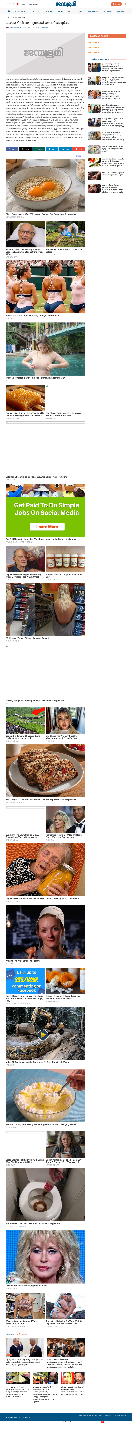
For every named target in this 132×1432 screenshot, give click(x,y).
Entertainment (64, 11)
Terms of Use (98, 1415)
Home (7, 17)
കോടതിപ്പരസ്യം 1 (94, 42)
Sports (49, 11)
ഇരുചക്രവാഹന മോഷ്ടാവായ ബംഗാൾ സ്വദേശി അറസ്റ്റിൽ (113, 173)
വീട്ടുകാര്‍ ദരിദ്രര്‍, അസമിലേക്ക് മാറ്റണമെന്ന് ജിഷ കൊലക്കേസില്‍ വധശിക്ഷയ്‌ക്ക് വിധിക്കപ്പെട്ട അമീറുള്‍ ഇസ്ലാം (72, 1391)
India (50, 1355)
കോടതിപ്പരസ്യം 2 (94, 47)
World (9, 1355)
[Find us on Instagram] (10, 4)
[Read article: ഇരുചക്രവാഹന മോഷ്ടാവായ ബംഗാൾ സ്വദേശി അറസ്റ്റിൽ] (94, 176)
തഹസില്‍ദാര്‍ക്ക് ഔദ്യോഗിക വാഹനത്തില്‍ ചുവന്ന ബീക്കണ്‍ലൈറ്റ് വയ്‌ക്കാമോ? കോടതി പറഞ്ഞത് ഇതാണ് (113, 162)
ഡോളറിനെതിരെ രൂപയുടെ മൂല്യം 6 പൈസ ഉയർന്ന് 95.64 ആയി (113, 148)
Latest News (20, 11)
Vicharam (35, 11)
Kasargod (22, 17)
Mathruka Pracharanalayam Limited (16, 1415)
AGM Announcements (120, 1415)
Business (120, 11)
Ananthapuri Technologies (22, 1417)
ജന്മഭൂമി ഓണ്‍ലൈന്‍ (18, 27)
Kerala (9, 1382)
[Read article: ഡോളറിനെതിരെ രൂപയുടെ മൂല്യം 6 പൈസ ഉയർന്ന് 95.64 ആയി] (94, 149)
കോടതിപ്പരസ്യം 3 (94, 52)
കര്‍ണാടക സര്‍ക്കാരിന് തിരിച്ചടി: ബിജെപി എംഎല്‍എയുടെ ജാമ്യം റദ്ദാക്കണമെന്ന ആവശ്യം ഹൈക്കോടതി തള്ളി (111, 96)
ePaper (117, 4)
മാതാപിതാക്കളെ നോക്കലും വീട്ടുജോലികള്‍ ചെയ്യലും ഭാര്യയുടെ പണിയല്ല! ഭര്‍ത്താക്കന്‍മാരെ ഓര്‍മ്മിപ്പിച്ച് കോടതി (113, 137)
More (79, 11)
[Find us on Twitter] (13, 4)
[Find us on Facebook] (6, 4)
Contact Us (89, 1415)
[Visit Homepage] (66, 4)
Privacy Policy (108, 1415)
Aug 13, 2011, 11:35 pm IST (34, 28)
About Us (82, 1415)
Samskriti (108, 11)
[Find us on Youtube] (17, 4)
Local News (93, 11)
